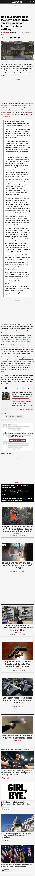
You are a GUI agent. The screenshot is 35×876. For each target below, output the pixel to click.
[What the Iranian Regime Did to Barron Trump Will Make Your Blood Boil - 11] (17, 854)
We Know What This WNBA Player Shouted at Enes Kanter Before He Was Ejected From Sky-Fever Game (17, 773)
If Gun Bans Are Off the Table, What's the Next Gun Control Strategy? (17, 565)
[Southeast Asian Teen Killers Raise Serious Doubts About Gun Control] (17, 687)
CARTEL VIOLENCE (9, 416)
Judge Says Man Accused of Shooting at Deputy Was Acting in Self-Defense (17, 664)
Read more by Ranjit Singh (26, 409)
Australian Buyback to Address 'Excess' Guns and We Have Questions (17, 627)
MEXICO (14, 420)
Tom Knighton (17, 533)
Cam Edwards (17, 570)
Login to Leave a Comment (17, 440)
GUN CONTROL (19, 416)
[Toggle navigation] (2, 1)
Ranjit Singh (6, 32)
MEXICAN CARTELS (6, 420)
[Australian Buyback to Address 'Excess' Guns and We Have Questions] (17, 614)
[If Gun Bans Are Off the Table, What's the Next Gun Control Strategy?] (17, 552)
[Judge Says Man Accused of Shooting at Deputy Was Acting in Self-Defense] (17, 651)
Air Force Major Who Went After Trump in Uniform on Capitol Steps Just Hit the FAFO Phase (17, 835)
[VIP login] (32, 1)
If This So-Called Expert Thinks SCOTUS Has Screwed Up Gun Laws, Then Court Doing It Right (15, 493)
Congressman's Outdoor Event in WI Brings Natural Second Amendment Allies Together (17, 529)
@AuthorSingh (19, 405)
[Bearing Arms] (17, 1)
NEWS (9, 413)
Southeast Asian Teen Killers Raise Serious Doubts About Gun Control (17, 700)
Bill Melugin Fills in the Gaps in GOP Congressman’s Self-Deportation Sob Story (15, 804)
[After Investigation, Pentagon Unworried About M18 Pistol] (17, 724)
